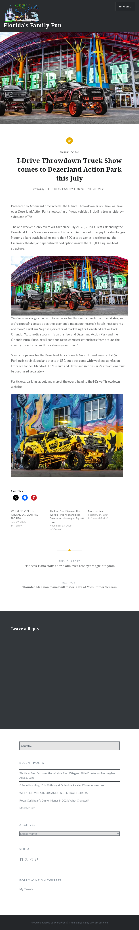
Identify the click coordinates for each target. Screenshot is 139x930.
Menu (127, 6)
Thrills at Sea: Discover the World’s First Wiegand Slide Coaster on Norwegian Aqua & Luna (67, 775)
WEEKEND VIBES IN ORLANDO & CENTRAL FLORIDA (24, 514)
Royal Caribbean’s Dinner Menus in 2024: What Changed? (54, 800)
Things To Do (69, 152)
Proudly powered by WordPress (49, 922)
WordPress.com (99, 922)
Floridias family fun (62, 188)
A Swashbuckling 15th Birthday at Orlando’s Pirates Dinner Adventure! (62, 785)
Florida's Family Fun (33, 25)
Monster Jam (95, 511)
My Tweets (26, 889)
